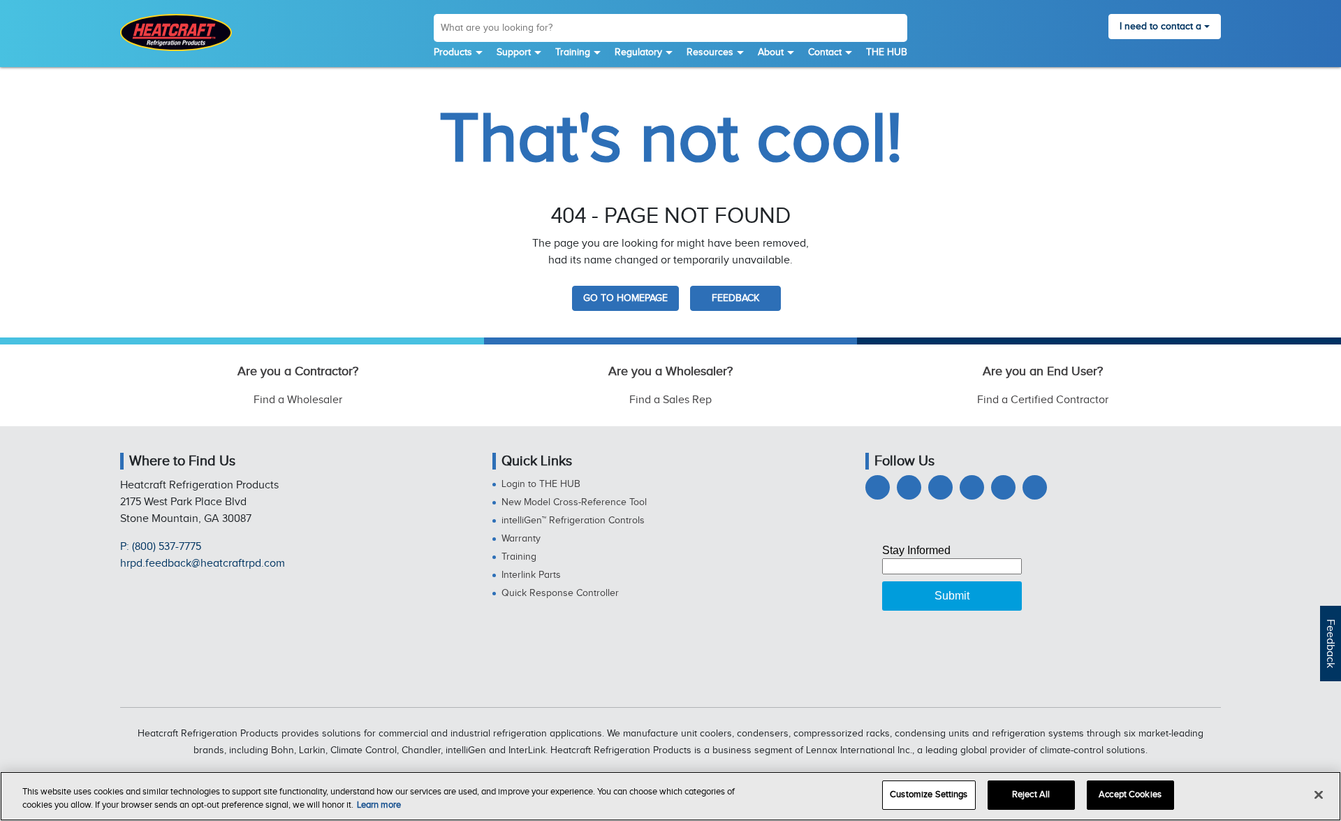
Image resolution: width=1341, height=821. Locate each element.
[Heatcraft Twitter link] (909, 487)
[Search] (896, 30)
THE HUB (886, 52)
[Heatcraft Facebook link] (877, 487)
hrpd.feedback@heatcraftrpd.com (202, 563)
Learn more (379, 805)
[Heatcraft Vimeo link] (1035, 487)
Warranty (521, 538)
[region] (670, 796)
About (771, 52)
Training (572, 52)
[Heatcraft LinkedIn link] (940, 487)
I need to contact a (1160, 26)
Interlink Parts (531, 575)
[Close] (1318, 794)
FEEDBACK (735, 298)
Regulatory (638, 52)
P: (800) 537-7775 (160, 546)
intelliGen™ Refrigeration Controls (573, 520)
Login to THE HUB (540, 484)
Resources (710, 52)
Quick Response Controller (560, 593)
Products (453, 52)
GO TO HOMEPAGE (625, 298)
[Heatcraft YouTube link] (1003, 487)
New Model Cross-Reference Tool (574, 502)
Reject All (1031, 794)
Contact (825, 52)
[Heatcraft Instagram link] (972, 487)
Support (514, 52)
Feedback (1330, 643)
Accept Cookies (1130, 794)
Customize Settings (928, 794)
